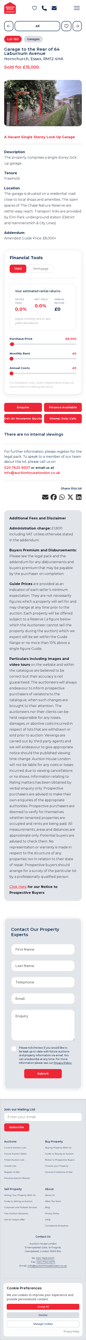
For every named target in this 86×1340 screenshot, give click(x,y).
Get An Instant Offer (14, 1219)
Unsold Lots (10, 1166)
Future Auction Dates (15, 1153)
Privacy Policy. (63, 1062)
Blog (47, 1207)
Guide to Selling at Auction (18, 1201)
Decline (43, 1315)
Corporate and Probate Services (20, 1207)
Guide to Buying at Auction (59, 1153)
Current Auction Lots (15, 1147)
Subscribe (16, 1127)
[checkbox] (13, 1048)
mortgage (40, 269)
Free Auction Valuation (16, 1213)
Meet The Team (53, 1201)
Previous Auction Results (17, 1178)
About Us (50, 1195)
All (37, 26)
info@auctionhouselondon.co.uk (32, 473)
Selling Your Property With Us (19, 1195)
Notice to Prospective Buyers (60, 1159)
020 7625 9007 (17, 468)
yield (18, 269)
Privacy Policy (52, 1213)
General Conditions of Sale (59, 1172)
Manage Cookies (43, 1324)
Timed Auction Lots (14, 1159)
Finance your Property (56, 1166)
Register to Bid (11, 1172)
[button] (77, 8)
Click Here (18, 887)
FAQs (47, 1219)
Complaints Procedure (56, 1225)
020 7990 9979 (46, 1261)
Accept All (43, 1306)
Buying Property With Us (58, 1147)
